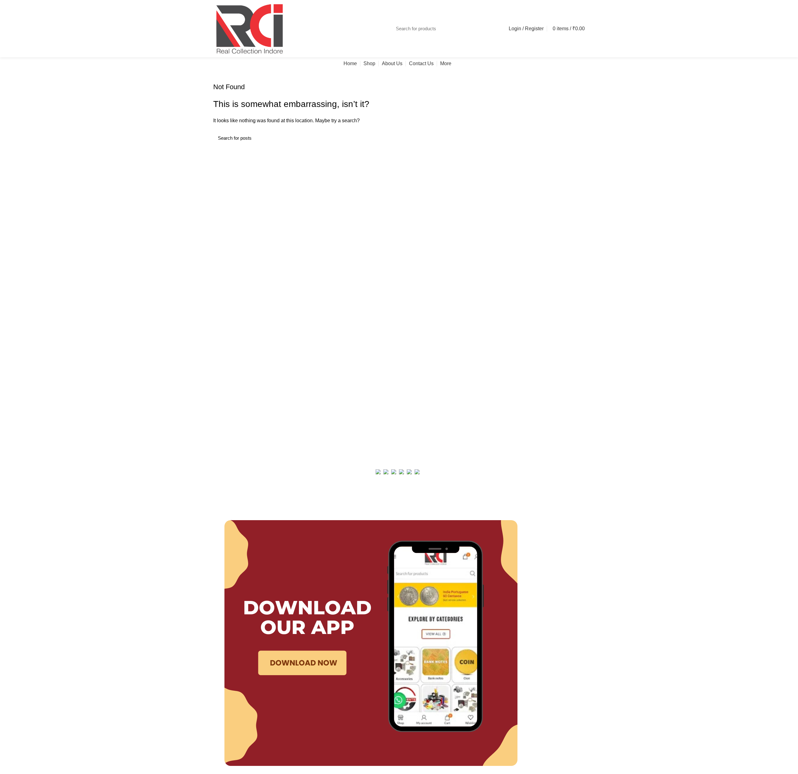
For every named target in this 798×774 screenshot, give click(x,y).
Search (491, 29)
